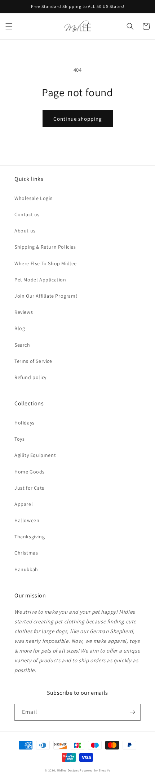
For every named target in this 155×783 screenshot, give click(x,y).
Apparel (23, 504)
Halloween (26, 520)
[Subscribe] (132, 712)
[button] (9, 26)
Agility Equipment (35, 455)
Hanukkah (26, 569)
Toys (19, 439)
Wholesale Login (33, 198)
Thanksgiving (29, 536)
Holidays (24, 422)
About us (25, 230)
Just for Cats (29, 488)
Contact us (27, 214)
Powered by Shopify (95, 770)
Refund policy (30, 377)
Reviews (23, 312)
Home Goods (29, 471)
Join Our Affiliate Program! (45, 296)
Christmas (26, 553)
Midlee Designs (68, 770)
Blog (19, 328)
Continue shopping (77, 118)
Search (22, 345)
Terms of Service (33, 361)
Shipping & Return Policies (45, 247)
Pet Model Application (40, 279)
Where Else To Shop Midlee (45, 263)
